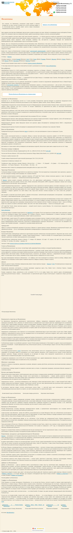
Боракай (18, 59)
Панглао (28, 61)
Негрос (64, 59)
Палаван (43, 59)
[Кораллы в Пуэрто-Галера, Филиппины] (12, 506)
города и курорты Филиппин (35, 63)
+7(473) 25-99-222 (61, 8)
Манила (9, 56)
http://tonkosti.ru (10, 512)
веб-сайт (48, 151)
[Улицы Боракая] (65, 506)
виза (26, 131)
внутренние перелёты (13, 85)
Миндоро (54, 59)
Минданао (16, 61)
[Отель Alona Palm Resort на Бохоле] (34, 506)
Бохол (34, 59)
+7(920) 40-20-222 (61, 12)
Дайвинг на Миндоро (62, 473)
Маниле (5, 180)
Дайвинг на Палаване (16, 475)
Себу (27, 59)
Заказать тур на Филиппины (50, 24)
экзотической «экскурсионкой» (38, 51)
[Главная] (8, 3)
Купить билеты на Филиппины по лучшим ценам (22, 94)
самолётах (30, 212)
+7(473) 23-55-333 (61, 10)
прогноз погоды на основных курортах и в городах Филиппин (25, 243)
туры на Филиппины (51, 65)
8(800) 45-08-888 (61, 6)
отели (19, 350)
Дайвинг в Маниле (7, 473)
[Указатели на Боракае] (52, 506)
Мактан (6, 61)
